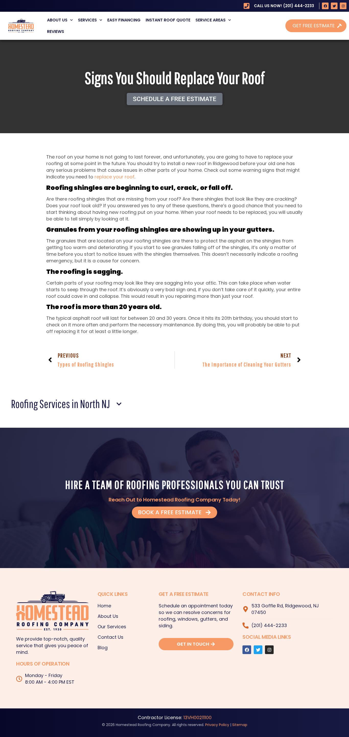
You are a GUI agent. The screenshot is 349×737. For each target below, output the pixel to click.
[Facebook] (325, 6)
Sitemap (239, 724)
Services (87, 20)
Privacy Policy (217, 724)
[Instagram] (343, 6)
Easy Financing (124, 20)
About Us (57, 20)
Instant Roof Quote (168, 20)
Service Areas (210, 20)
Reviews (55, 31)
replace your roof (114, 177)
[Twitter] (334, 6)
